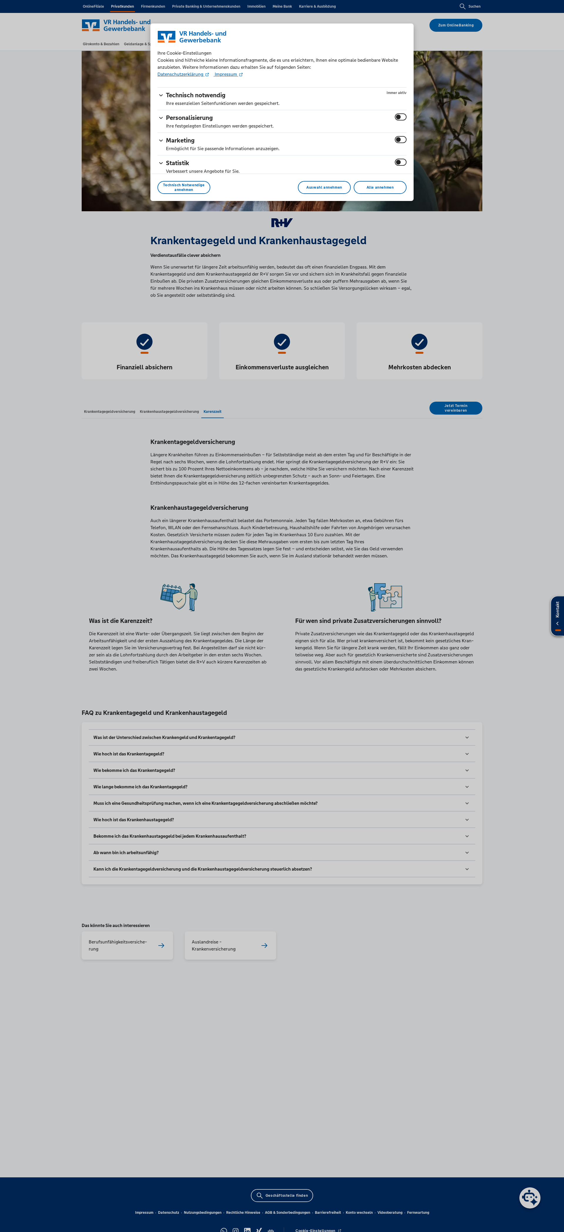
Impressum (226, 74)
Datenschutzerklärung (180, 74)
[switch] (401, 116)
